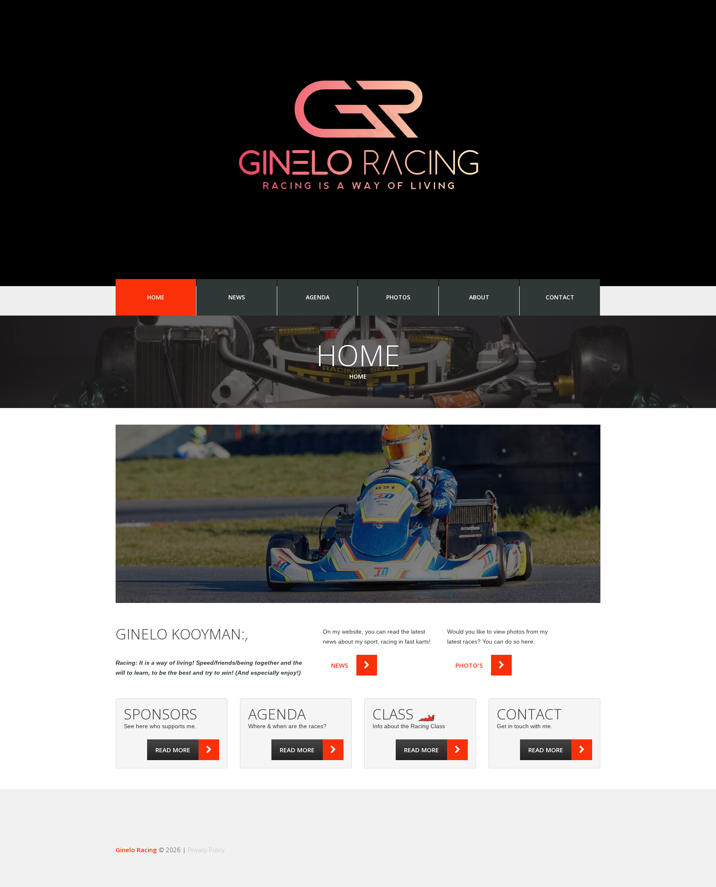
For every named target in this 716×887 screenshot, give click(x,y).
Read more (172, 750)
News (236, 297)
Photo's (469, 665)
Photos (398, 297)
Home (155, 297)
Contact (560, 297)
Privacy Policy (206, 850)
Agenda (317, 297)
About (479, 297)
